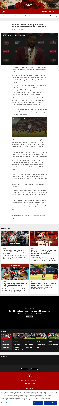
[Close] (56, 392)
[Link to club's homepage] (3, 11)
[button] (29, 49)
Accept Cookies (38, 402)
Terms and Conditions (29, 383)
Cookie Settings (5, 402)
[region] (29, 398)
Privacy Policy (29, 386)
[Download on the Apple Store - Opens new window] (24, 369)
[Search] (54, 12)
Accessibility (29, 388)
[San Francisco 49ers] (29, 376)
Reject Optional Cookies (50, 402)
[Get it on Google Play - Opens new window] (34, 369)
